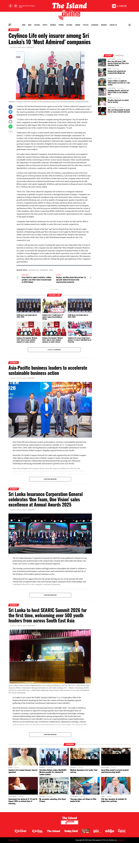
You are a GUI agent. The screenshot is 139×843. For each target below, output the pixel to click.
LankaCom (121, 840)
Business (53, 25)
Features (37, 25)
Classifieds (94, 25)
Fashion (77, 25)
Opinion (61, 25)
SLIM (51, 270)
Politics (85, 25)
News (29, 25)
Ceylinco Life (34, 270)
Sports (45, 25)
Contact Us (113, 25)
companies (44, 270)
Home (23, 25)
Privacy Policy (13, 840)
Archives (104, 25)
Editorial (69, 25)
